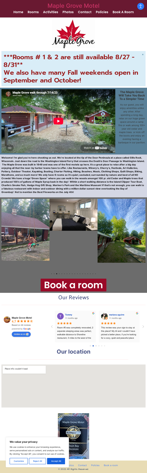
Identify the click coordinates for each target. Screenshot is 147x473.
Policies (102, 12)
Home (18, 12)
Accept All (56, 461)
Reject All (37, 461)
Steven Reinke (72, 314)
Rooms (33, 12)
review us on (19, 334)
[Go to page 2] (96, 345)
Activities (50, 12)
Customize (19, 461)
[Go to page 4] (101, 345)
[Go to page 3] (98, 345)
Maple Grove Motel (73, 5)
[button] (4, 235)
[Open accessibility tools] (140, 6)
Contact (84, 12)
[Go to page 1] (93, 345)
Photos (68, 12)
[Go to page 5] (104, 345)
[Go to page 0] (90, 345)
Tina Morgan (115, 314)
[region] (37, 452)
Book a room (123, 12)
